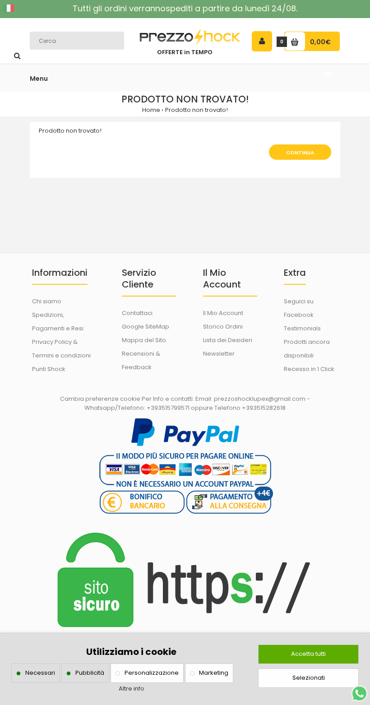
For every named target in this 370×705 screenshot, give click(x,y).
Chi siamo (46, 301)
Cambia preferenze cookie (100, 398)
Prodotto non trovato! (196, 110)
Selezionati (308, 677)
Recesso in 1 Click (309, 369)
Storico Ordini (223, 326)
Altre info (131, 688)
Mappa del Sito (144, 340)
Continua (300, 152)
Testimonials (302, 328)
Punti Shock (48, 369)
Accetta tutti (308, 653)
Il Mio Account (223, 313)
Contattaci (137, 313)
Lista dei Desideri (227, 340)
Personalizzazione (152, 672)
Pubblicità (89, 672)
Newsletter (219, 353)
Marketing (213, 672)
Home (151, 110)
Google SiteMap (145, 326)
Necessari (40, 672)
